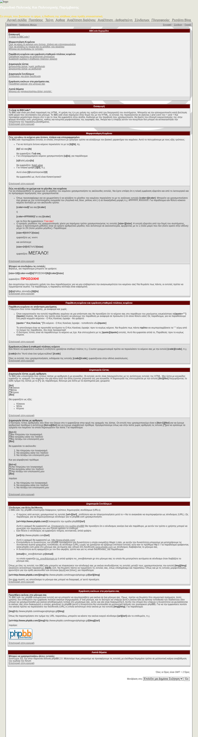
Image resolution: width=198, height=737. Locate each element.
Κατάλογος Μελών (28, 24)
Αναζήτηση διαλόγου (81, 20)
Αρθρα (60, 20)
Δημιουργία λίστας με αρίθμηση (25, 69)
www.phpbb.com (104, 547)
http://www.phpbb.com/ (63, 540)
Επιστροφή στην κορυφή (21, 124)
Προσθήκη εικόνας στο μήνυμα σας (27, 84)
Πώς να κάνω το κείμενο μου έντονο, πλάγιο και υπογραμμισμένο (42, 44)
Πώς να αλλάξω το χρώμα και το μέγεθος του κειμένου (36, 47)
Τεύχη (49, 20)
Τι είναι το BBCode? (19, 37)
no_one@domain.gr (46, 558)
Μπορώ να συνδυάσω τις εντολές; (26, 49)
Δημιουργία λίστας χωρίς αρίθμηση (27, 66)
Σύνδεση (178, 24)
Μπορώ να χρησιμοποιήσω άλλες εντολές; (30, 91)
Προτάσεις (36, 20)
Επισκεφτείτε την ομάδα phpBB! (67, 526)
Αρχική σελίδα (16, 20)
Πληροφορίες (161, 20)
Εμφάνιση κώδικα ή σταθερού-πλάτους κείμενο (33, 59)
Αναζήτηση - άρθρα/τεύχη (115, 20)
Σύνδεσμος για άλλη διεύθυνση (25, 76)
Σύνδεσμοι (142, 20)
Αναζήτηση (12, 24)
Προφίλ (187, 24)
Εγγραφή (167, 24)
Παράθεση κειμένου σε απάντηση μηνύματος (32, 56)
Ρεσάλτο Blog (181, 20)
